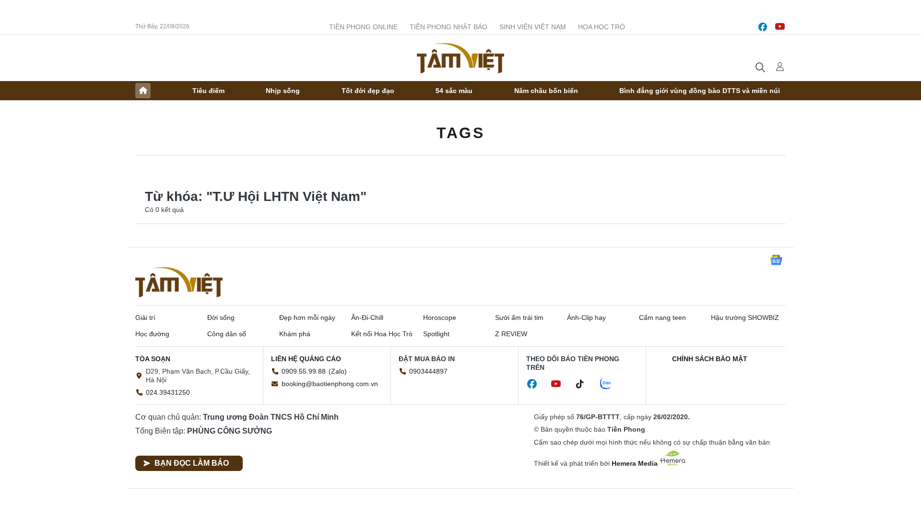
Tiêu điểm (208, 90)
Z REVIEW (511, 334)
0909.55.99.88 (304, 371)
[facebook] (762, 27)
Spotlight (436, 334)
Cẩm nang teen (662, 317)
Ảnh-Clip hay (586, 317)
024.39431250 (168, 392)
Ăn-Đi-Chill (367, 317)
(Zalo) (338, 371)
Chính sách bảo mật (709, 359)
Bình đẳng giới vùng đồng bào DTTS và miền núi (699, 90)
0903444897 (428, 371)
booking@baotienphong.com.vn (330, 384)
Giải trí (145, 317)
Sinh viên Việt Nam (532, 27)
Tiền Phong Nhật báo (448, 27)
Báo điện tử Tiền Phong (460, 58)
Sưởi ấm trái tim (519, 317)
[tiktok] (584, 384)
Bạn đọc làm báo (191, 463)
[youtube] (780, 27)
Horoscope (439, 317)
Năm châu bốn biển (546, 90)
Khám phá (294, 334)
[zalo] (610, 384)
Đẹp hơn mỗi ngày (307, 317)
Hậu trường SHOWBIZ (745, 317)
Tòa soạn (152, 359)
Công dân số (226, 334)
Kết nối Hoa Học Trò (382, 334)
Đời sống (221, 317)
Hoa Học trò (601, 27)
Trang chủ (143, 90)
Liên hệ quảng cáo (306, 359)
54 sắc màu (454, 90)
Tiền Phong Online (363, 27)
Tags (460, 132)
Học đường (152, 334)
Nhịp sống (283, 90)
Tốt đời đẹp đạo (368, 90)
